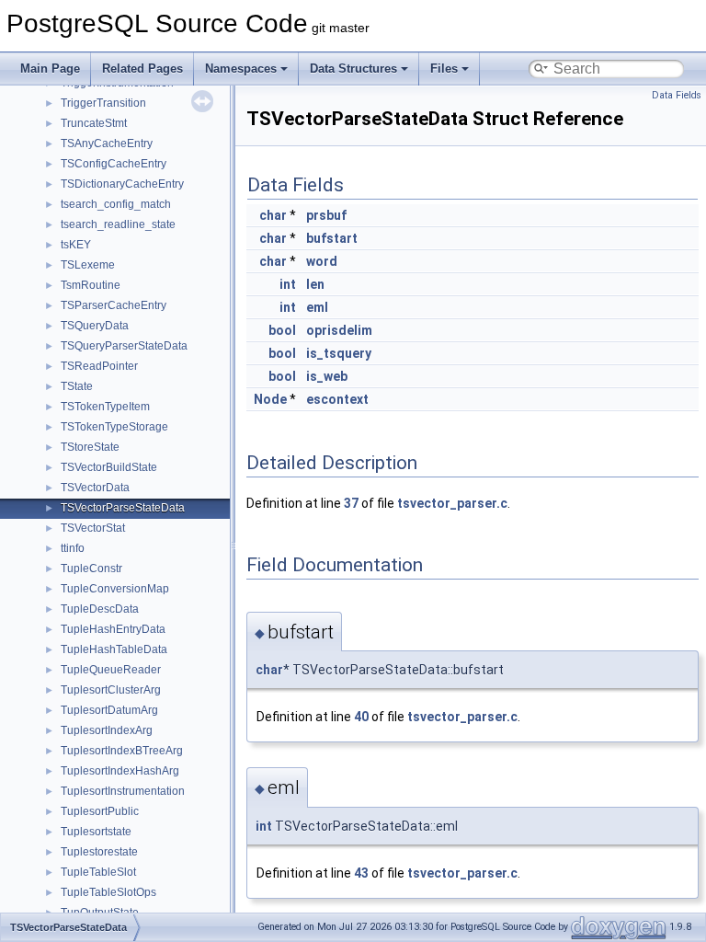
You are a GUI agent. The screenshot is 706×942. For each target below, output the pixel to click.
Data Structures (353, 68)
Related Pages (142, 68)
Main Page (50, 68)
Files (444, 68)
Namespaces (241, 68)
